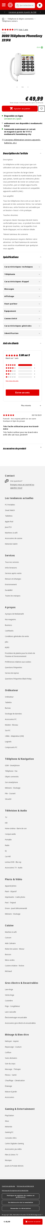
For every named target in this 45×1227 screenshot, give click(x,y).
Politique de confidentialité (25, 1186)
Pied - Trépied (10, 902)
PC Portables (10, 504)
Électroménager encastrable (16, 1017)
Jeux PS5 (8, 527)
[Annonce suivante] (40, 12)
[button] (4, 5)
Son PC (7, 730)
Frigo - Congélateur (12, 1006)
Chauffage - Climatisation (15, 1080)
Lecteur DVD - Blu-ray (13, 862)
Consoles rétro (10, 1138)
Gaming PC (9, 1132)
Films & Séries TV (11, 1154)
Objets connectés (12, 776)
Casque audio (10, 834)
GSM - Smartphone (12, 765)
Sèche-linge (9, 995)
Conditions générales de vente (17, 636)
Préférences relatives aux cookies (18, 662)
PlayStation (9, 1115)
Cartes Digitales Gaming (14, 1143)
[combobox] (25, 5)
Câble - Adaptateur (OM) (14, 736)
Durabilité (8, 590)
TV (6, 817)
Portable (8, 839)
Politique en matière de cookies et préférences (20, 1196)
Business (8, 625)
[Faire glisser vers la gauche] (17, 87)
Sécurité (8, 799)
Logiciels (8, 741)
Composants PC (11, 747)
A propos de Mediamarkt (14, 614)
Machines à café (11, 533)
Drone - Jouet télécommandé (16, 908)
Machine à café (11, 932)
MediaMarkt (17, 1215)
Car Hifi (8, 856)
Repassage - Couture (13, 1047)
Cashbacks (9, 631)
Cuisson (8, 937)
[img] (8, 415)
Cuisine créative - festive (14, 965)
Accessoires (9, 1097)
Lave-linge (9, 989)
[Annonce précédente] (4, 12)
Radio (7, 845)
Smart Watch (10, 510)
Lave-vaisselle (10, 1012)
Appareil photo (10, 886)
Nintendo (8, 1126)
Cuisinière (9, 1000)
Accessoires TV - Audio (13, 867)
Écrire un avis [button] (22, 392)
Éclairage (8, 1086)
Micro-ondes (10, 960)
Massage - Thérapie (13, 1069)
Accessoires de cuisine (13, 538)
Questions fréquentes (13, 667)
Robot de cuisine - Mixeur (14, 949)
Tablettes (8, 516)
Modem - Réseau (11, 725)
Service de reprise (12, 673)
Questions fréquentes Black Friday (18, 679)
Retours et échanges (13, 579)
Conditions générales (8, 1186)
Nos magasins (10, 619)
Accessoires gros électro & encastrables (20, 1023)
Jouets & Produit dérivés (14, 1166)
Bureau (8, 708)
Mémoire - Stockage (12, 788)
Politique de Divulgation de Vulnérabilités (15, 1190)
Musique (8, 1160)
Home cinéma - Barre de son (16, 828)
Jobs (6, 642)
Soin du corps (10, 1063)
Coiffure (8, 1052)
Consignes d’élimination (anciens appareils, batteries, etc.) (22, 141)
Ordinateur (9, 697)
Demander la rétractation (20, 1208)
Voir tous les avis (12, 381)
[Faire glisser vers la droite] (28, 87)
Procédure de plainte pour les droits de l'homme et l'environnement (20, 654)
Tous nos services (12, 562)
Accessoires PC (11, 719)
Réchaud (8, 971)
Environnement (11, 584)
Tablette (8, 702)
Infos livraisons (11, 567)
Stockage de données (13, 713)
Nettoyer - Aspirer (12, 1041)
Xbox (7, 1121)
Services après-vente (13, 573)
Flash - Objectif (10, 891)
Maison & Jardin (11, 1091)
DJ (5, 851)
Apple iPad (9, 521)
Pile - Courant (10, 793)
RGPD (7, 647)
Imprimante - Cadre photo (15, 897)
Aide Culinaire (10, 943)
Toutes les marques (12, 596)
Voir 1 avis (23, 29)
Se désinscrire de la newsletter (20, 1202)
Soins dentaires (11, 1058)
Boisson (8, 954)
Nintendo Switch (11, 544)
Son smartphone (11, 782)
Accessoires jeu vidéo (13, 1149)
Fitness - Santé (10, 1075)
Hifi (6, 823)
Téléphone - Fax (11, 771)
